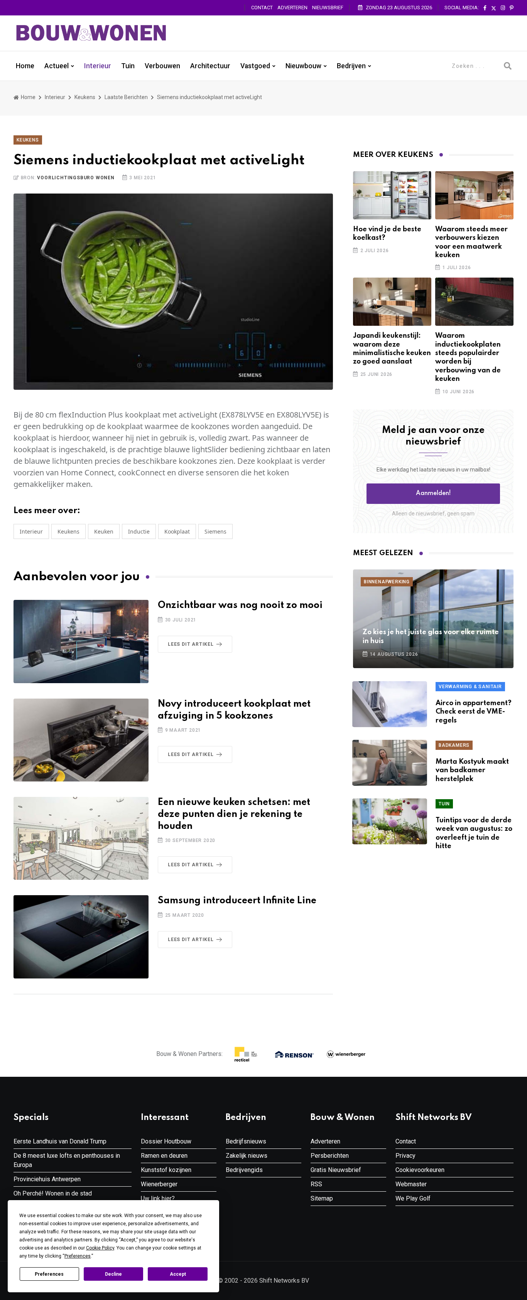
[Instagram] (503, 8)
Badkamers (454, 745)
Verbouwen (162, 66)
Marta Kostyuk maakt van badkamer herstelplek (472, 770)
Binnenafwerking (387, 581)
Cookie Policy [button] (100, 1248)
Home (25, 66)
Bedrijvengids (244, 1170)
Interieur (97, 66)
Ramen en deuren (164, 1155)
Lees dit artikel (191, 644)
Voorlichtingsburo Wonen (75, 177)
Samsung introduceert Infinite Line (237, 901)
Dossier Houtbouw (166, 1141)
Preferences (49, 1274)
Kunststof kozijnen (166, 1170)
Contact (262, 7)
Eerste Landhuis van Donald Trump (60, 1141)
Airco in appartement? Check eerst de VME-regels (474, 712)
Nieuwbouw (303, 66)
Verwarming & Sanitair (470, 686)
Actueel (56, 66)
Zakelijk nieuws (246, 1155)
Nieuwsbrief (327, 7)
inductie (139, 531)
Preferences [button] (77, 1256)
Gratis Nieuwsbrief (336, 1170)
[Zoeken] (508, 66)
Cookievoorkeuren (419, 1170)
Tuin (128, 66)
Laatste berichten (126, 97)
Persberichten (330, 1155)
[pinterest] (511, 8)
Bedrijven (351, 66)
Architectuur (210, 66)
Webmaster (411, 1184)
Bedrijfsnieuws (246, 1141)
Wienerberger (159, 1184)
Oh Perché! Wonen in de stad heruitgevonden (53, 1198)
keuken (103, 531)
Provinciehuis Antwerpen (47, 1179)
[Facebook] (484, 8)
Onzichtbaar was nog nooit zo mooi (240, 605)
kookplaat (177, 531)
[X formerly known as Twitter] (493, 8)
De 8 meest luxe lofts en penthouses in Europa (67, 1160)
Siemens (215, 531)
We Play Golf (413, 1198)
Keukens (84, 97)
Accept (178, 1274)
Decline (113, 1274)
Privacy (405, 1155)
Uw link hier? (158, 1198)
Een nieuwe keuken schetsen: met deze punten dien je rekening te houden (234, 814)
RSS (316, 1184)
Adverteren (292, 7)
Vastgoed (255, 66)
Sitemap (322, 1198)
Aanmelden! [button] (433, 493)
